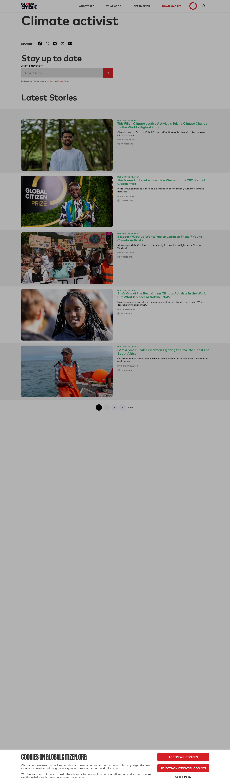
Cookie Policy (183, 776)
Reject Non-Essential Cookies (183, 768)
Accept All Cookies (183, 757)
